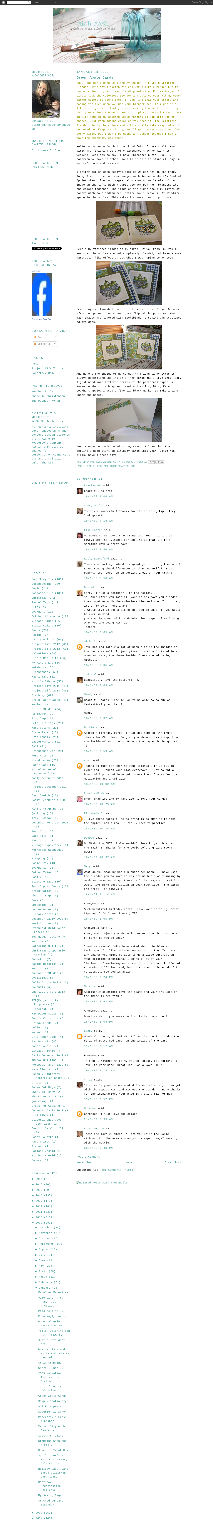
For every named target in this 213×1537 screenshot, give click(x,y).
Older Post (173, 1162)
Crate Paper (41, 732)
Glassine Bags (42, 881)
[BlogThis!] (153, 462)
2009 (40, 1222)
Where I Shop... (50, 1368)
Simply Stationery (52, 1401)
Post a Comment (88, 1156)
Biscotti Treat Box (53, 1450)
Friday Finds (42, 1023)
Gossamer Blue (42, 593)
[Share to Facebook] (159, 462)
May (42, 1266)
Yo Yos (37, 1032)
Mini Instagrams (44, 808)
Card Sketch (41, 795)
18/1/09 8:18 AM (98, 521)
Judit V (90, 674)
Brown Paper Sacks (46, 700)
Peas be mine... (50, 1311)
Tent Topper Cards (46, 886)
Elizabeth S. (94, 813)
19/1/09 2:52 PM (98, 1099)
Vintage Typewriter (47, 845)
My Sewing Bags (50, 1495)
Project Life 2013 (46, 649)
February (46, 1282)
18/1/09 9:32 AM (98, 718)
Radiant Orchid (43, 1151)
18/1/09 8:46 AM (98, 549)
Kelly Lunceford (96, 558)
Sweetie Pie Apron (52, 1411)
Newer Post (85, 1162)
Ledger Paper (42, 909)
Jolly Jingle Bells (47, 982)
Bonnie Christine (45, 1018)
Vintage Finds (42, 621)
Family (37, 877)
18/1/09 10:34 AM (99, 828)
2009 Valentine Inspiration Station (50, 1377)
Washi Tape (40, 676)
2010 (40, 1217)
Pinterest (39, 1009)
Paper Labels (42, 1046)
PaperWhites (41, 1141)
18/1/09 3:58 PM (98, 1001)
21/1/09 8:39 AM (98, 1119)
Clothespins (41, 672)
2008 (40, 1512)
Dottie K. (91, 727)
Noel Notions (42, 923)
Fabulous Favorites (53, 1292)
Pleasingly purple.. (54, 1316)
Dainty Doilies (43, 639)
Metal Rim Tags (43, 723)
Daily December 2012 (47, 778)
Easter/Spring (42, 741)
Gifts (36, 607)
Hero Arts (39, 755)
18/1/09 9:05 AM (98, 632)
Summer (37, 1160)
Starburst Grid (43, 1155)
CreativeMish (94, 793)
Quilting (38, 813)
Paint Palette (42, 1137)
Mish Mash (36, 271)
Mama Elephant (42, 1069)
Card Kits (39, 836)
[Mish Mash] (42, 315)
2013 (40, 1201)
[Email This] (149, 462)
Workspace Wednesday (47, 850)
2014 (40, 1195)
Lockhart (102, 466)
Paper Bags (40, 765)
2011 (40, 1211)
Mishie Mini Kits (45, 658)
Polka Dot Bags (43, 1087)
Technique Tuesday (46, 936)
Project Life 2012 (46, 644)
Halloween (39, 714)
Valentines (40, 653)
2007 (40, 1518)
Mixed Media (41, 760)
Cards (36, 630)
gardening (39, 1101)
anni (87, 760)
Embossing (39, 905)
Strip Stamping (50, 1362)
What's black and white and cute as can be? (53, 1353)
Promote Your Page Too (41, 319)
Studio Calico (42, 625)
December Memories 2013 (50, 822)
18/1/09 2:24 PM (98, 977)
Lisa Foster (93, 530)
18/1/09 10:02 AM (99, 784)
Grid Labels (41, 737)
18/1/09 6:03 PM (98, 1021)
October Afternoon (122, 466)
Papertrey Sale (43, 373)
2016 (40, 1184)
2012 (40, 1206)
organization (42, 891)
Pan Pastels (41, 1041)
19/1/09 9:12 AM (98, 1046)
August (44, 1249)
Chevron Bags (42, 895)
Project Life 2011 (46, 686)
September (47, 1244)
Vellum (37, 1027)
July (43, 1255)
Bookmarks (39, 867)
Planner (37, 1146)
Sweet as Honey (43, 1092)
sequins (37, 941)
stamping (38, 858)
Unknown (90, 1108)
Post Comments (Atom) (116, 1170)
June (43, 1260)
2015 (40, 1190)
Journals (38, 987)
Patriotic (39, 840)
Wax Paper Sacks (44, 1013)
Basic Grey (40, 863)
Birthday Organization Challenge (49, 1486)
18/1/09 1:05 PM (98, 918)
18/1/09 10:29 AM (99, 804)
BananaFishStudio (45, 973)
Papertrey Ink (42, 579)
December (46, 1227)
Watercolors (41, 727)
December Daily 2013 (47, 918)
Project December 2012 (49, 786)
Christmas (39, 597)
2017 (40, 1179)
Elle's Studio (42, 709)
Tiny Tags (39, 718)
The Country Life (45, 1096)
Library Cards (42, 914)
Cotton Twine (42, 872)
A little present (51, 1406)
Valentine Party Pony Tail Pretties (50, 1301)
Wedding (37, 968)
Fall (35, 746)
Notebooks (39, 667)
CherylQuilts (94, 505)
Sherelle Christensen (48, 396)
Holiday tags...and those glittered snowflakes (53, 1473)
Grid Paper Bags (44, 1037)
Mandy (88, 694)
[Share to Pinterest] (162, 462)
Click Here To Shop (47, 150)
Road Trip (39, 831)
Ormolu (37, 1082)
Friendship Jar (43, 751)
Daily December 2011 (47, 1055)
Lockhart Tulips (50, 1435)
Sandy (88, 1031)
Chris (88, 1079)
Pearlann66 (92, 485)
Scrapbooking (42, 584)
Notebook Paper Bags (47, 1064)
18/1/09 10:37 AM (99, 857)
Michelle (90, 641)
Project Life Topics (47, 368)
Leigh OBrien (94, 1128)
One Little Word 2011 (48, 1128)
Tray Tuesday (42, 818)
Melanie (90, 986)
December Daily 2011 (47, 1110)
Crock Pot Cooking (46, 1106)
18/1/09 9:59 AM (98, 751)
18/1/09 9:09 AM (98, 685)
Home (129, 1162)
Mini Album (40, 1115)
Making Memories (44, 964)
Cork (35, 900)
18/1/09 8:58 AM (98, 578)
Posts (41, 337)
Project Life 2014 (46, 690)
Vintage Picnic (43, 1050)
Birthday (38, 695)
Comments (43, 344)
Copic (90, 466)
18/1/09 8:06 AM (98, 496)
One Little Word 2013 (48, 991)
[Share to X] (156, 462)
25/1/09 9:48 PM (98, 1148)
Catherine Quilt (44, 946)
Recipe (37, 635)
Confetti (38, 959)
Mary (87, 866)
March (44, 1276)
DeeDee (89, 837)
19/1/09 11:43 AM (99, 1070)
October (45, 1238)
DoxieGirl (91, 587)
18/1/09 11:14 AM (99, 894)
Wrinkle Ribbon (43, 681)
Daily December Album (48, 800)
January (45, 1287)
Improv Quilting (44, 1060)
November (46, 1233)
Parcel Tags (41, 602)
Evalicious (40, 978)
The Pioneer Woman (46, 400)
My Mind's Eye (42, 662)
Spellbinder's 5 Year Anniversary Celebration (52, 1459)
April (44, 1271)
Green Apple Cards (52, 1396)
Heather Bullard (44, 391)
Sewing (37, 704)
